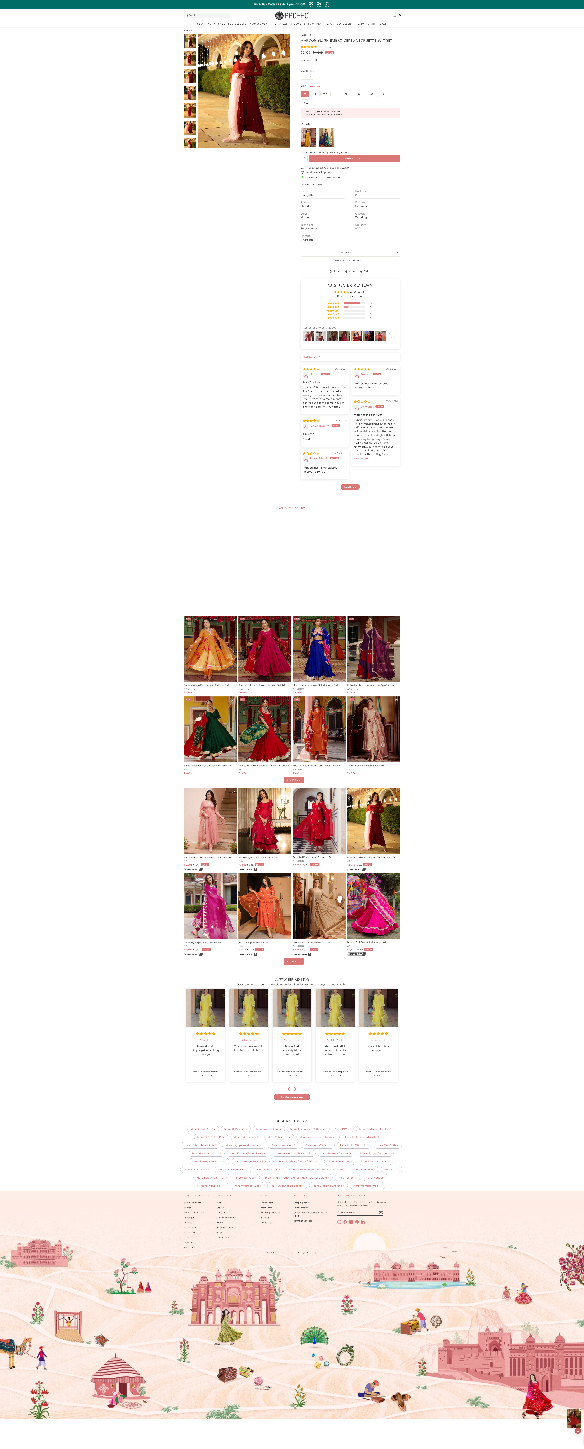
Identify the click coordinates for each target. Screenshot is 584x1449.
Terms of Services (303, 1220)
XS (305, 94)
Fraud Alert (267, 1202)
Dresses (188, 1222)
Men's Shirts (190, 1227)
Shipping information (350, 260)
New (200, 24)
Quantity (307, 70)
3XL (372, 94)
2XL (359, 94)
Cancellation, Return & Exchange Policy (311, 1214)
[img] (311, 369)
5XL (305, 102)
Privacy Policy (301, 1207)
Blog (219, 1232)
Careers (221, 1212)
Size (303, 86)
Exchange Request (270, 1212)
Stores (220, 1207)
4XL (383, 94)
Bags (330, 24)
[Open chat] (578, 1431)
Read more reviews (292, 1097)
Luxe (383, 24)
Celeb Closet (223, 1237)
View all (293, 780)
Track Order (267, 1207)
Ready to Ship (366, 24)
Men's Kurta (190, 1232)
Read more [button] (361, 458)
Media (220, 1222)
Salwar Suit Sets (192, 1202)
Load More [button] (350, 486)
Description (350, 252)
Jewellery (345, 24)
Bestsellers (237, 24)
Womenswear (259, 24)
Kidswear (298, 24)
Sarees (187, 1207)
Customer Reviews (226, 1217)
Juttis (187, 1237)
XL (346, 94)
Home (187, 30)
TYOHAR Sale (215, 24)
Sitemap (265, 1217)
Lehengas (189, 1217)
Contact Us (267, 1222)
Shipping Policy (302, 1202)
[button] (309, 47)
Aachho (306, 35)
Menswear (280, 24)
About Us (222, 1202)
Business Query (225, 1227)
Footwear (316, 24)
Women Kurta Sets (194, 1212)
